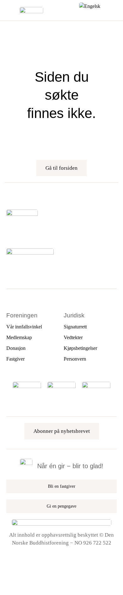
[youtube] (30, 233)
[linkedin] (40, 233)
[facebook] (8, 233)
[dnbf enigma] (61, 384)
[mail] (51, 233)
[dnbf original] (96, 384)
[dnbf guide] (27, 384)
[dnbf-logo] (31, 10)
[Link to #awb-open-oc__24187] (10, 10)
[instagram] (19, 233)
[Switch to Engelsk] (89, 5)
